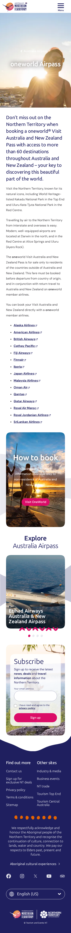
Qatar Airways (24, 401)
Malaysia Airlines (26, 381)
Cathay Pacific (24, 346)
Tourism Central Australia (48, 803)
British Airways (24, 339)
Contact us (14, 771)
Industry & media (49, 771)
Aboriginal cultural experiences (33, 864)
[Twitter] (35, 876)
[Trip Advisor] (62, 876)
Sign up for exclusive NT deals (19, 780)
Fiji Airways (22, 353)
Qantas (19, 394)
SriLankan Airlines (27, 422)
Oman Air (20, 387)
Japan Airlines (24, 374)
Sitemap (12, 805)
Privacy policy (15, 790)
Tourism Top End (49, 794)
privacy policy (27, 708)
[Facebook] (8, 876)
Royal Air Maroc (25, 408)
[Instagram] (22, 876)
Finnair (18, 360)
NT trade (43, 786)
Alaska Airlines (24, 325)
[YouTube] (49, 876)
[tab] (29, 636)
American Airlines (26, 332)
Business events (48, 779)
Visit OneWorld (35, 502)
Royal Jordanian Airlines (31, 415)
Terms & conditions (19, 797)
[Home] (15, 6)
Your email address (24, 689)
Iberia (18, 367)
